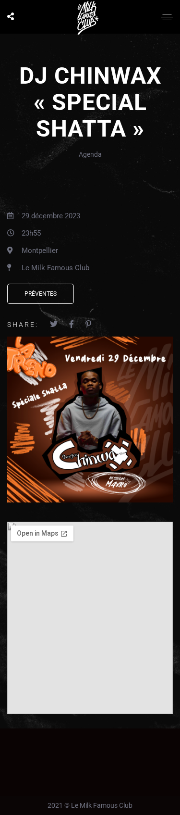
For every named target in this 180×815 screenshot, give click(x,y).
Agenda (90, 154)
